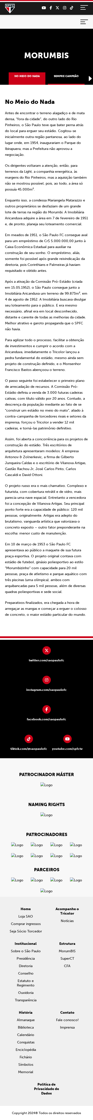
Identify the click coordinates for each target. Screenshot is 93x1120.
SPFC (10, 9)
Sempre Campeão (66, 76)
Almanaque (26, 1020)
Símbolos (25, 1065)
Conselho (25, 973)
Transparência (25, 1000)
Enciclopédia (26, 1050)
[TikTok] (71, 8)
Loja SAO (25, 916)
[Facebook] (51, 8)
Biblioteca (26, 1027)
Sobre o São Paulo (26, 951)
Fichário (26, 1057)
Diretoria (25, 966)
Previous (2, 78)
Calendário (25, 1035)
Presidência (26, 958)
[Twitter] (57, 8)
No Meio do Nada (27, 76)
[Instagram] (64, 8)
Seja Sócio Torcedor (26, 931)
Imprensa (67, 1027)
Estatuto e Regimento (25, 983)
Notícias (67, 921)
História (25, 1012)
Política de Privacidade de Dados (46, 1088)
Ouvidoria (25, 993)
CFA (67, 966)
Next (90, 78)
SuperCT (67, 958)
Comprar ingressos (26, 924)
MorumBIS (67, 951)
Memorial (25, 1072)
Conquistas (25, 1042)
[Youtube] (44, 8)
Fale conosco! (67, 1020)
